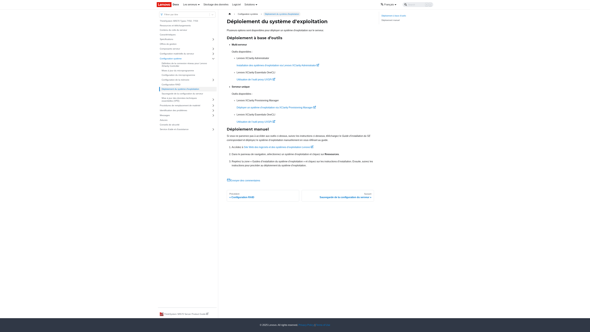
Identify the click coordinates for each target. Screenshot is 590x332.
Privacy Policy (306, 325)
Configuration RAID (171, 84)
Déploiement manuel (391, 20)
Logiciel (236, 4)
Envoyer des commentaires (245, 180)
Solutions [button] (249, 4)
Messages (165, 115)
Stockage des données (215, 4)
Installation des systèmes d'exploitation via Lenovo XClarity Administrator (276, 65)
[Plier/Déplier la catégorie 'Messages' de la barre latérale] (213, 115)
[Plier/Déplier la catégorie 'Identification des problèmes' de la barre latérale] (213, 110)
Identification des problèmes (173, 110)
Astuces (163, 120)
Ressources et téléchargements (175, 25)
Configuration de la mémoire (175, 80)
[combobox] (164, 14)
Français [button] (389, 4)
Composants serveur (170, 48)
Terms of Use (323, 325)
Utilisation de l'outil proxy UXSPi (254, 79)
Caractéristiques (168, 34)
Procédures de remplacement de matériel (180, 105)
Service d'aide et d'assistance (174, 129)
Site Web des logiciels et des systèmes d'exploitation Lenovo (277, 147)
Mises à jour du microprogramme (178, 70)
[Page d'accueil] (230, 14)
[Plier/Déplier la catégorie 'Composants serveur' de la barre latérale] (213, 48)
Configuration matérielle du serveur (177, 53)
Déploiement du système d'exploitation (180, 89)
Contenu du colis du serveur (173, 30)
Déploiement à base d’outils (394, 16)
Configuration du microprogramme (178, 75)
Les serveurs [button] (190, 4)
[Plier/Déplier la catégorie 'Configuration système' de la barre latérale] (213, 58)
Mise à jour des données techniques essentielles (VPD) (179, 99)
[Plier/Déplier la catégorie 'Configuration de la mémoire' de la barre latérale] (213, 79)
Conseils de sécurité (169, 124)
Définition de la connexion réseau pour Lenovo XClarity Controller (184, 64)
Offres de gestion (168, 44)
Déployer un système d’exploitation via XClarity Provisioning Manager (275, 107)
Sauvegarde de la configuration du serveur (182, 93)
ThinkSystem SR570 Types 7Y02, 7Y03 (179, 21)
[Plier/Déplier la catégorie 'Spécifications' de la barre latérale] (213, 39)
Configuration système (171, 58)
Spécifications (166, 39)
